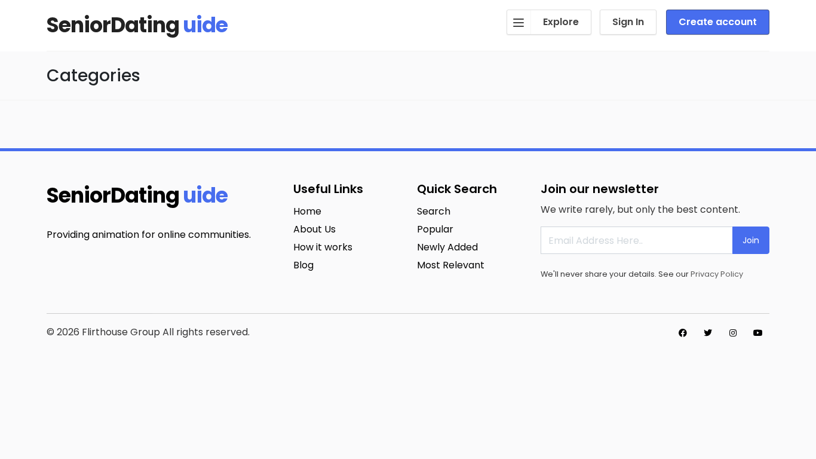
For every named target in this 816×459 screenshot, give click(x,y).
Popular (435, 229)
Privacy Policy (717, 274)
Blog (303, 265)
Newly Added (447, 247)
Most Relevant (450, 265)
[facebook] (682, 332)
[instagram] (733, 332)
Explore (561, 22)
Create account (718, 22)
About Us (314, 229)
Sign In (628, 22)
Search (433, 211)
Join (751, 240)
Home (307, 211)
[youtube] (758, 332)
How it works (322, 247)
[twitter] (707, 332)
